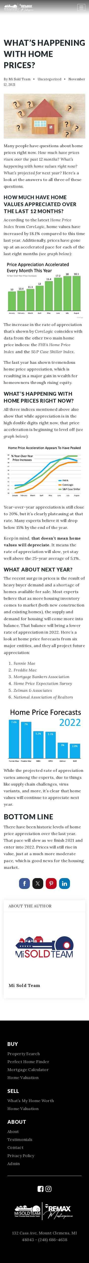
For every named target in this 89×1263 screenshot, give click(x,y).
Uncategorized (49, 79)
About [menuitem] (13, 1131)
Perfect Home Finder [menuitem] (28, 1061)
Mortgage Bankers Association (41, 676)
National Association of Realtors (43, 697)
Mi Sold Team (19, 79)
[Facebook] (41, 1188)
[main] (44, 510)
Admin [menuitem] (13, 1163)
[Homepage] (24, 7)
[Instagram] (48, 1188)
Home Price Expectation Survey (43, 683)
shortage (65, 584)
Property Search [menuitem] (23, 1053)
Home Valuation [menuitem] (23, 1077)
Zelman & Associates (33, 690)
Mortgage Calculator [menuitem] (28, 1069)
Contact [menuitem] (15, 1147)
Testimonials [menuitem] (19, 1139)
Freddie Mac (25, 669)
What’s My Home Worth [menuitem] (30, 1100)
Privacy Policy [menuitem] (20, 1155)
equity (65, 382)
